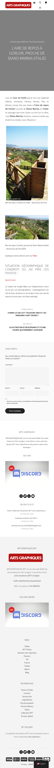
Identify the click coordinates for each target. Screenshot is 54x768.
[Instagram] (21, 496)
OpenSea (23, 444)
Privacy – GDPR (27, 764)
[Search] (40, 2)
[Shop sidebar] (34, 2)
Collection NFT (27, 713)
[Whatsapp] (29, 496)
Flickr (35, 255)
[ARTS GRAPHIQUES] (18, 5)
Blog (27, 672)
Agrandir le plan (10, 280)
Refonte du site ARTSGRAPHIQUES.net (26, 525)
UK (27, 659)
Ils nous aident (27, 716)
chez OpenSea (34, 736)
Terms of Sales (27, 690)
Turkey (27, 666)
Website (37, 388)
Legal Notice (27, 700)
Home (27, 646)
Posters (27, 656)
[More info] (46, 2)
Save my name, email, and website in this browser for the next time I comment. (27, 402)
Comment (9, 365)
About (27, 669)
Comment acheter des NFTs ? (26, 518)
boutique (26, 447)
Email (22, 388)
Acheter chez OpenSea (27, 653)
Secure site (27, 696)
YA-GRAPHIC (35, 586)
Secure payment (27, 703)
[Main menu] (40, 7)
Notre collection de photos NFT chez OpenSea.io (26, 510)
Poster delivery (27, 706)
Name (7, 388)
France (27, 662)
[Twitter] (25, 496)
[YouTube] (33, 496)
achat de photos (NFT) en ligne (26, 575)
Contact (27, 693)
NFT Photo (27, 649)
